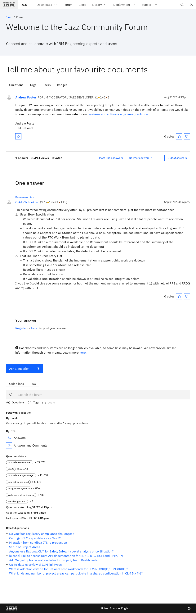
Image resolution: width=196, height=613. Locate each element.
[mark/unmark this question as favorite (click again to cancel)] (18, 136)
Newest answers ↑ (140, 158)
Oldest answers (177, 158)
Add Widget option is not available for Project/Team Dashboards (53, 560)
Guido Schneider (26, 202)
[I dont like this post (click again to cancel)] (187, 136)
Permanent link (24, 197)
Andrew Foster (25, 97)
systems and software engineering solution (118, 114)
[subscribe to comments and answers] (9, 445)
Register (21, 328)
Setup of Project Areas (24, 547)
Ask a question (19, 368)
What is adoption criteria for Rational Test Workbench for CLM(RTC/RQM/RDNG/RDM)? (68, 569)
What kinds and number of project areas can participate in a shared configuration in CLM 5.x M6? (76, 573)
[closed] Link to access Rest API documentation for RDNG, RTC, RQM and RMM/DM (66, 556)
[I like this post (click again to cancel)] (179, 136)
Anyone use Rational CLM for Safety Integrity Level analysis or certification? (61, 551)
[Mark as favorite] (18, 136)
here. (83, 352)
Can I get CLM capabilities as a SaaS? (35, 538)
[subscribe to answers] (9, 438)
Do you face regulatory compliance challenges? (41, 534)
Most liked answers (111, 158)
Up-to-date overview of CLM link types (35, 564)
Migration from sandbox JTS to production (38, 542)
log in (34, 328)
